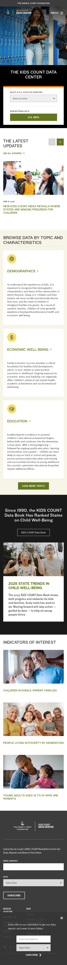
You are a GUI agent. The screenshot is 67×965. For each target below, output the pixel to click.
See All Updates (12, 153)
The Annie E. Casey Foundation (33, 3)
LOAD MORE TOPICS (33, 486)
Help (28, 908)
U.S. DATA (33, 117)
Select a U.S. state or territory (26, 92)
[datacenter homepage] (24, 12)
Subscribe (14, 895)
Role (5, 876)
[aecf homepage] (8, 12)
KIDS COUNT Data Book (33, 532)
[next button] (60, 142)
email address (10, 861)
